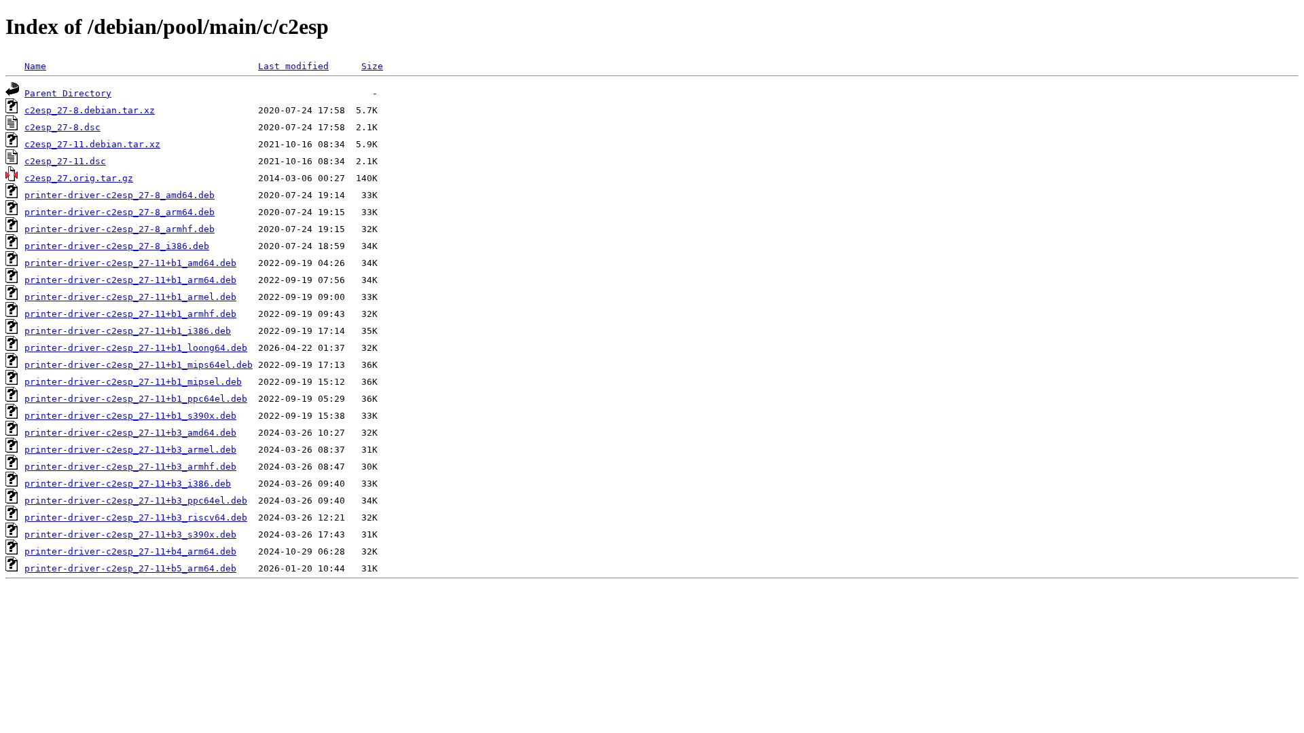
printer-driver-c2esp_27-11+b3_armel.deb (130, 450)
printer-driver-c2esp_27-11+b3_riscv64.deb (135, 517)
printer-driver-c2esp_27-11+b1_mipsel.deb (133, 382)
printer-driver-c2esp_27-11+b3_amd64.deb (130, 433)
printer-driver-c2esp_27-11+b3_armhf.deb (130, 467)
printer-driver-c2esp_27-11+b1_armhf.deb (130, 314)
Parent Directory (67, 93)
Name (35, 66)
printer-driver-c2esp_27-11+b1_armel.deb (130, 297)
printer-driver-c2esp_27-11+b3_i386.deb (127, 483)
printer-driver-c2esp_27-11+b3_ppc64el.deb (135, 500)
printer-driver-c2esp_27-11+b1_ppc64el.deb (135, 399)
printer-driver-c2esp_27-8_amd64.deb (119, 195)
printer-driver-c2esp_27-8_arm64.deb (119, 212)
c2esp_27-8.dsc (62, 127)
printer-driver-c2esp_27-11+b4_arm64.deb (130, 551)
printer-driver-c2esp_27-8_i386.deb (116, 246)
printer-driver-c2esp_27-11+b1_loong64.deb (135, 348)
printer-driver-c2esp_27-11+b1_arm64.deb (130, 280)
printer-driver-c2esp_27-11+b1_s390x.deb (130, 416)
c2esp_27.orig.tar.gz (78, 178)
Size (372, 66)
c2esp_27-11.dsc (65, 161)
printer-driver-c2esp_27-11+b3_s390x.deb (130, 534)
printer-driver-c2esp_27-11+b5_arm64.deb (130, 568)
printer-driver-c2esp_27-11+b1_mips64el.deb (138, 365)
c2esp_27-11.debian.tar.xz (92, 144)
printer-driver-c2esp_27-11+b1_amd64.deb (130, 263)
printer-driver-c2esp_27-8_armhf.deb (119, 229)
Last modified (293, 66)
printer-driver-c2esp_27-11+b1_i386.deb (127, 331)
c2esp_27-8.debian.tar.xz (89, 110)
